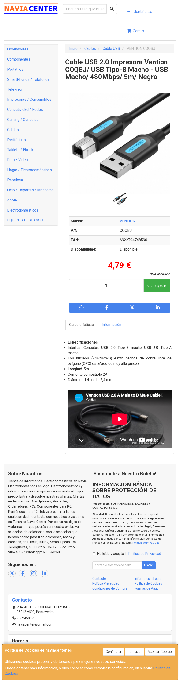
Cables (13, 130)
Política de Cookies (148, 583)
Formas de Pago (147, 588)
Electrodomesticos (22, 210)
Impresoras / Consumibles (29, 99)
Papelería (15, 180)
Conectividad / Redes (25, 109)
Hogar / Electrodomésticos (29, 170)
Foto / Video (17, 160)
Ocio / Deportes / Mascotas (30, 190)
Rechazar (135, 651)
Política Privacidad (105, 583)
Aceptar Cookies (160, 651)
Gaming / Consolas (22, 119)
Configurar (113, 651)
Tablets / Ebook (20, 149)
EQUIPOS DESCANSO (25, 220)
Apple (12, 200)
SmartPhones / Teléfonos (28, 79)
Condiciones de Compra (110, 588)
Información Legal (148, 578)
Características (81, 324)
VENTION (127, 221)
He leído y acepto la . (129, 554)
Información (111, 324)
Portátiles (15, 69)
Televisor (14, 89)
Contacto (99, 578)
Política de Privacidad (146, 542)
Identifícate (142, 11)
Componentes (18, 59)
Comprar (156, 285)
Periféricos (16, 140)
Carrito (138, 31)
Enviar (148, 565)
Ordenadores (18, 49)
